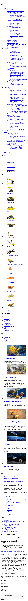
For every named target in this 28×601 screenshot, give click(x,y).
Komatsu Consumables (12, 29)
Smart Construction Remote (17, 98)
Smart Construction (11, 88)
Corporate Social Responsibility (18, 136)
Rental (5, 340)
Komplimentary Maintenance (17, 54)
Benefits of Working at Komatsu (18, 140)
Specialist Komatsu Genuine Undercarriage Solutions (17, 14)
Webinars (9, 514)
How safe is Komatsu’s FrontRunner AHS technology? (17, 109)
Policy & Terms (14, 86)
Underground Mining (9, 336)
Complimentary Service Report (17, 58)
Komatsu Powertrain (12, 41)
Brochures (9, 510)
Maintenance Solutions (12, 62)
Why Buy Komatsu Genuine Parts (15, 11)
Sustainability (7, 523)
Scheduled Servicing (15, 55)
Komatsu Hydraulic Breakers (17, 22)
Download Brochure (15, 77)
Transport (6, 327)
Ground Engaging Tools (13, 26)
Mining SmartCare (11, 102)
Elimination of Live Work (16, 59)
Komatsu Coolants (14, 34)
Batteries (12, 37)
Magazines (9, 512)
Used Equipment (8, 338)
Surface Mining (7, 324)
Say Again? (13, 137)
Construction (7, 320)
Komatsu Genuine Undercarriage (15, 12)
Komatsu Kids (7, 525)
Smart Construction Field (16, 101)
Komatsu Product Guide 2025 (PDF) (13, 343)
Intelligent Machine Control (12, 401)
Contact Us (6, 520)
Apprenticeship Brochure (16, 148)
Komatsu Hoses (14, 31)
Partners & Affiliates (9, 528)
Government (7, 321)
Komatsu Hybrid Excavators (14, 120)
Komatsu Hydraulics (12, 40)
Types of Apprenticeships (16, 147)
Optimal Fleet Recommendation (18, 66)
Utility (5, 328)
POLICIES (17, 552)
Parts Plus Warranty (15, 52)
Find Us (6, 158)
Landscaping (7, 323)
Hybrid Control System (12, 43)
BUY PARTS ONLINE (13, 9)
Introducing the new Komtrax (17, 73)
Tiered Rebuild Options (15, 61)
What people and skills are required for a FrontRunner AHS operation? (18, 111)
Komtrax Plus (10, 115)
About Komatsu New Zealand (13, 481)
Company (6, 130)
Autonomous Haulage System (14, 104)
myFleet (12, 68)
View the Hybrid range (15, 122)
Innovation (6, 87)
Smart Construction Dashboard (17, 93)
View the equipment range (16, 119)
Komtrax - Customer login (16, 75)
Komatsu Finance (11, 82)
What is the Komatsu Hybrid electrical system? (17, 125)
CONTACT (23, 552)
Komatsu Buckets (14, 23)
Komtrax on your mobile (16, 76)
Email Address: (4, 586)
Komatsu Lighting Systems (16, 36)
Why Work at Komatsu (12, 133)
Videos (8, 511)
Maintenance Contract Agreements (18, 56)
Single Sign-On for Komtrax (17, 72)
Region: (3, 589)
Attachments (7, 337)
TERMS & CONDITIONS (7, 552)
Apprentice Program (12, 144)
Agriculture (6, 319)
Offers (2, 158)
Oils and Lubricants (15, 33)
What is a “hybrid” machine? (17, 123)
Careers (5, 132)
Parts (5, 8)
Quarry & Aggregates (9, 326)
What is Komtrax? (14, 70)
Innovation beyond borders (13, 502)
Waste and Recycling (9, 330)
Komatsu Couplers (14, 25)
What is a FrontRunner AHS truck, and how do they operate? (18, 106)
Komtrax (9, 69)
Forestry (6, 341)
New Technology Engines (13, 116)
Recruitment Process (15, 150)
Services (9, 50)
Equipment (6, 6)
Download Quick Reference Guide (18, 79)
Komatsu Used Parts (12, 38)
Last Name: (3, 583)
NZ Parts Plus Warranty (13, 47)
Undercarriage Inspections (16, 19)
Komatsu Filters (14, 30)
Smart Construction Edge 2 (16, 100)
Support (6, 48)
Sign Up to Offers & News (10, 530)
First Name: (3, 580)
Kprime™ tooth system (15, 27)
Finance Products (14, 83)
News (8, 508)
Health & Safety (14, 134)
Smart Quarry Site (14, 97)
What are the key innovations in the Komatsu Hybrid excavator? (18, 128)
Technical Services (14, 51)
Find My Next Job (11, 143)
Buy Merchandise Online (10, 527)
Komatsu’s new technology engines (18, 118)
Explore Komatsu (9, 497)
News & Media (8, 505)
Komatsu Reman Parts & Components (16, 44)
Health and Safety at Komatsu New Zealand (14, 521)
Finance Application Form (16, 84)
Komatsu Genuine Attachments (14, 20)
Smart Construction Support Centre (15, 80)
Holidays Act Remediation (10, 531)
